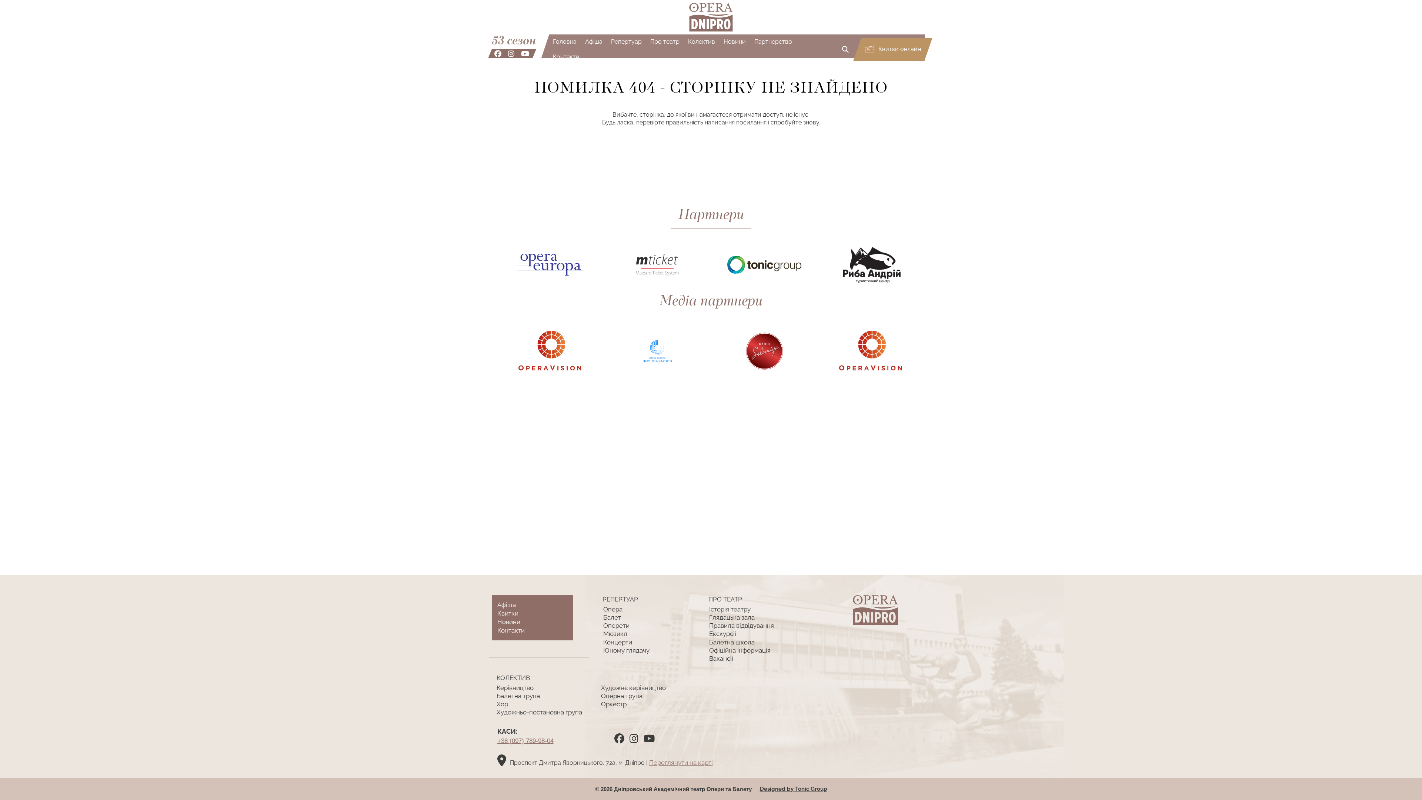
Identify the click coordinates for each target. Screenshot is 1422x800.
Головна (565, 41)
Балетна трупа (518, 696)
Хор (502, 704)
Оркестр (614, 704)
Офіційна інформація (740, 650)
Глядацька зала (732, 617)
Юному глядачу (626, 650)
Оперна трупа (621, 696)
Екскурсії (722, 633)
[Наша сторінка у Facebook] (497, 54)
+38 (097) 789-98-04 (525, 740)
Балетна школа (732, 642)
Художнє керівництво (633, 687)
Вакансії (721, 658)
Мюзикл (615, 633)
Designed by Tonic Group (793, 789)
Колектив (701, 41)
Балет (612, 617)
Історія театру (730, 609)
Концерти (617, 642)
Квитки (507, 613)
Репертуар (626, 41)
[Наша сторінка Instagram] (511, 54)
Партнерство (773, 41)
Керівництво (515, 687)
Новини (735, 41)
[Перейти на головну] (711, 17)
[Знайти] (845, 49)
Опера (612, 609)
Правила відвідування (741, 625)
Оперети (616, 625)
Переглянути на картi (681, 762)
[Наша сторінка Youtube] (525, 54)
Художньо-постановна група (539, 712)
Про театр (665, 41)
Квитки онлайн (899, 49)
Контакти (566, 56)
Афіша (593, 41)
